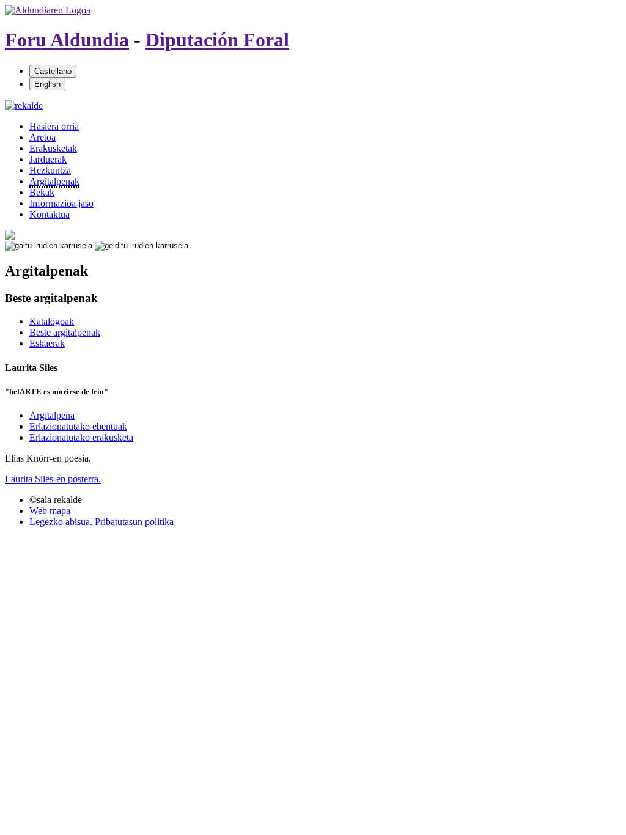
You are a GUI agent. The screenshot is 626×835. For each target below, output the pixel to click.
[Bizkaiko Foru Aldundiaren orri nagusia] (47, 10)
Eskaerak (47, 343)
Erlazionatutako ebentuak (78, 426)
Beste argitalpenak (64, 332)
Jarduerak (48, 159)
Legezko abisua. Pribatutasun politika (101, 522)
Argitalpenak (54, 181)
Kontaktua (49, 214)
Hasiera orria (54, 126)
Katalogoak (51, 321)
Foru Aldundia (67, 40)
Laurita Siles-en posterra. (53, 479)
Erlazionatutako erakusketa (81, 437)
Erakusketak (53, 148)
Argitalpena (52, 415)
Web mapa (49, 511)
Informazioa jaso (61, 203)
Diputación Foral (217, 40)
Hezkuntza (50, 170)
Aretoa (42, 137)
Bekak (41, 192)
